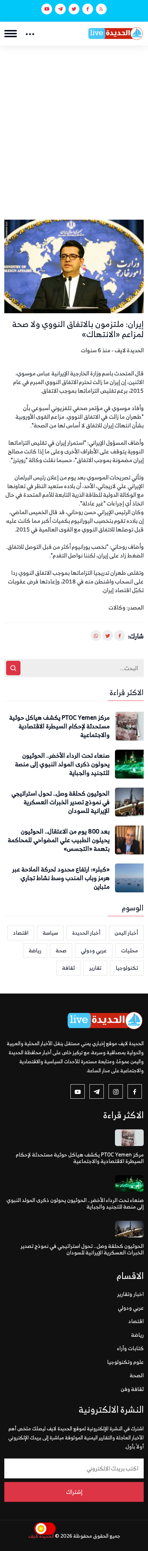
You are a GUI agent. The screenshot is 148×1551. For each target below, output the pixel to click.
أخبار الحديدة (86, 933)
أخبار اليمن (126, 933)
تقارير (95, 968)
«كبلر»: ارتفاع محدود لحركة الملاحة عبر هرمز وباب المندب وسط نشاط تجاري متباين (61, 878)
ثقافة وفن (132, 1389)
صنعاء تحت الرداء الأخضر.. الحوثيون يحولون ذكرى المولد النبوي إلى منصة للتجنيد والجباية (62, 764)
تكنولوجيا (127, 968)
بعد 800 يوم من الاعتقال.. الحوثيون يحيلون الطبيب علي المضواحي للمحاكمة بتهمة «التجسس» (59, 840)
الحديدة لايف (41, 1535)
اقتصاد (20, 933)
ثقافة (68, 968)
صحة (61, 950)
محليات (129, 950)
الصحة (137, 1375)
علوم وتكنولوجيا (125, 1362)
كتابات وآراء (130, 1348)
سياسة (50, 933)
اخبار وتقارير (130, 1294)
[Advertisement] (74, 123)
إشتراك (74, 1492)
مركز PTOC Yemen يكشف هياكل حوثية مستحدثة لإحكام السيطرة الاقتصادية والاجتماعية (59, 726)
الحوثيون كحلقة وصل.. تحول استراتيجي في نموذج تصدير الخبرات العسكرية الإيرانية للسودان (60, 802)
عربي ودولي (94, 950)
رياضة (35, 950)
